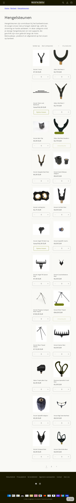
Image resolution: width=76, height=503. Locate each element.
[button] (4, 3)
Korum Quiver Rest (59, 345)
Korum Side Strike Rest (61, 449)
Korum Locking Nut (39, 207)
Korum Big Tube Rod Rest (61, 415)
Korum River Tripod (60, 310)
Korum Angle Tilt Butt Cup (41, 241)
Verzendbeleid (32, 477)
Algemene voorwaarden (47, 477)
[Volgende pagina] (56, 466)
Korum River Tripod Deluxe (39, 345)
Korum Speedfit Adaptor (40, 415)
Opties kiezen (41, 112)
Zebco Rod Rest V (59, 103)
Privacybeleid (21, 477)
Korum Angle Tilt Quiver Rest (40, 275)
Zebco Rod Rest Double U (61, 138)
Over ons (67, 477)
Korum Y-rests (37, 69)
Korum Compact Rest (39, 449)
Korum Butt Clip (38, 138)
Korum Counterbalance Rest (61, 275)
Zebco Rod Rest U (59, 69)
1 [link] (46, 466)
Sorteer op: (36, 46)
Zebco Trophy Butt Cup (40, 380)
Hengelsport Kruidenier (34, 499)
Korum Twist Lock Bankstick (38, 104)
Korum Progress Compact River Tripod (41, 310)
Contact (59, 477)
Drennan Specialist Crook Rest (61, 381)
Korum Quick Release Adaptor (60, 172)
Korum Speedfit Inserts (61, 241)
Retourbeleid (10, 477)
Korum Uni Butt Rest (60, 207)
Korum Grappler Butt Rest (41, 172)
